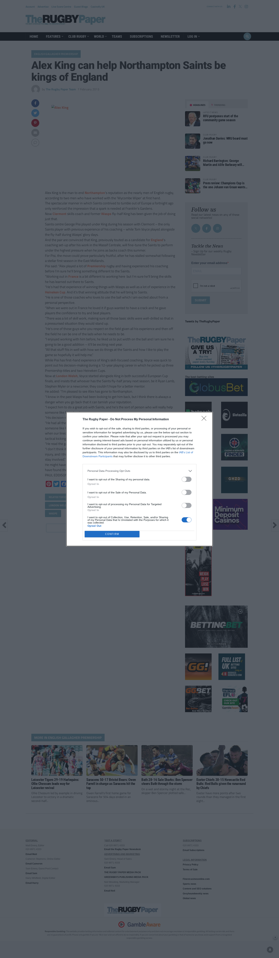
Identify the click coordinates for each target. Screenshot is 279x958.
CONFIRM (112, 534)
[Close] (205, 419)
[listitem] (139, 471)
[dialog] (139, 479)
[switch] (187, 479)
